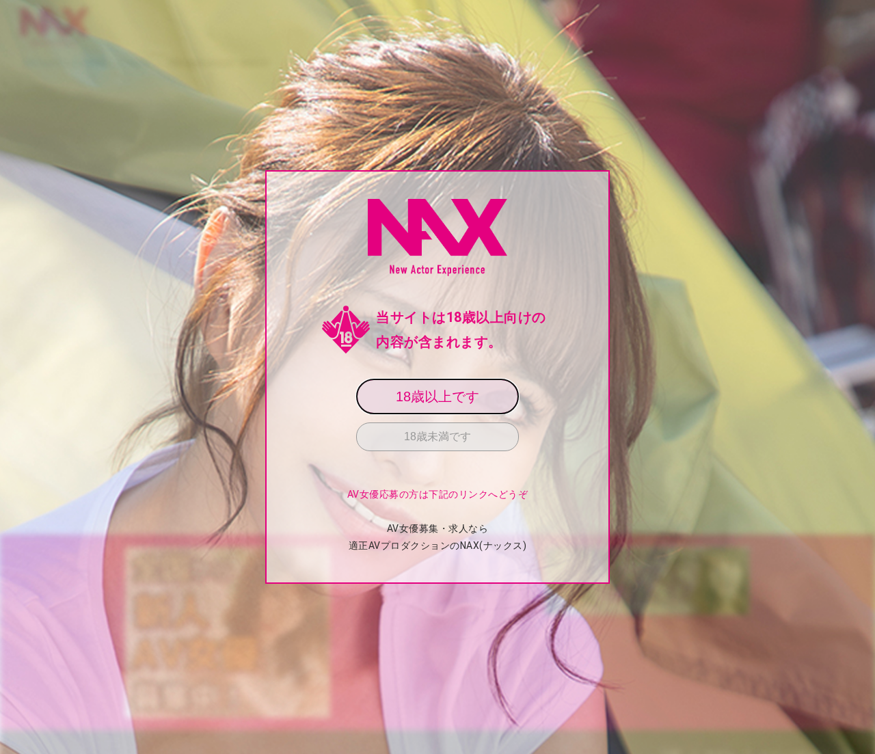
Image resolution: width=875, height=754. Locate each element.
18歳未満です (437, 436)
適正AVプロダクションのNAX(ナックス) (438, 545)
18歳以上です (437, 396)
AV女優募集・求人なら (438, 528)
